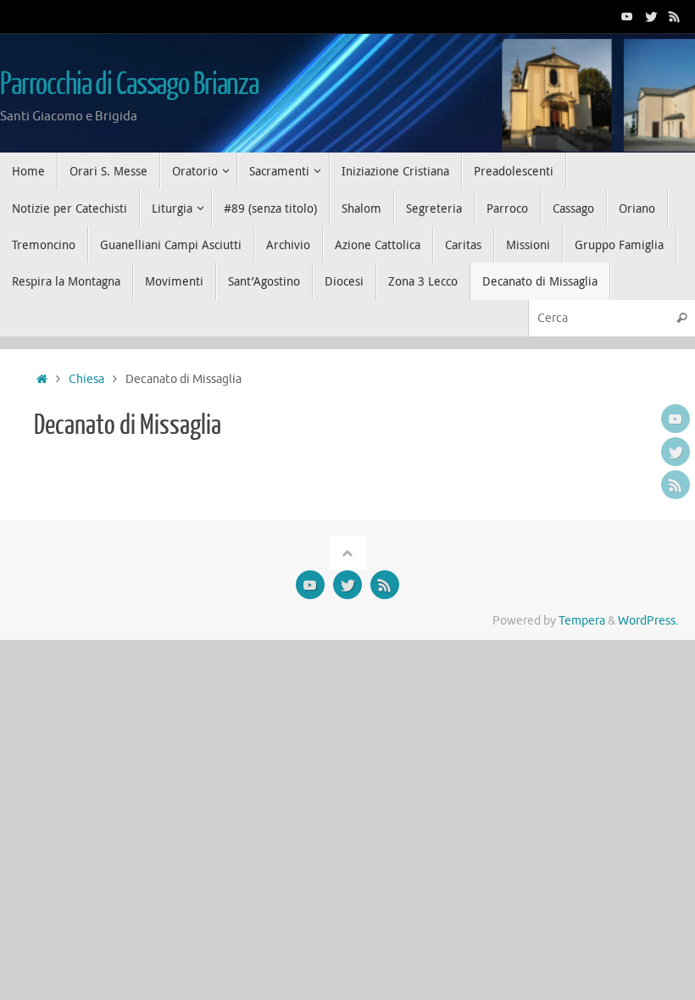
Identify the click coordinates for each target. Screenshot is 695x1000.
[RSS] (675, 16)
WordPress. (648, 621)
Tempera (582, 621)
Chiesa (86, 379)
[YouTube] (627, 16)
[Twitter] (651, 16)
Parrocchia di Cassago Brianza (129, 85)
